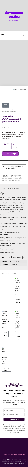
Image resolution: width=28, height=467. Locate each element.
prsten (20, 178)
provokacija (16, 178)
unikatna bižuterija (12, 180)
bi (15, 177)
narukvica (10, 178)
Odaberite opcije (7, 369)
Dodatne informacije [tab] (13, 188)
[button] (24, 33)
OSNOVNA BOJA (6, 144)
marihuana (4, 178)
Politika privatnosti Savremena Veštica (14, 454)
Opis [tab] (4, 188)
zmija (18, 180)
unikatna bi (4, 180)
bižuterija (19, 177)
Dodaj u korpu (10, 153)
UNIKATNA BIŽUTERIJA (11, 109)
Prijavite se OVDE (14, 419)
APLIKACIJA (7, 147)
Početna (3, 109)
